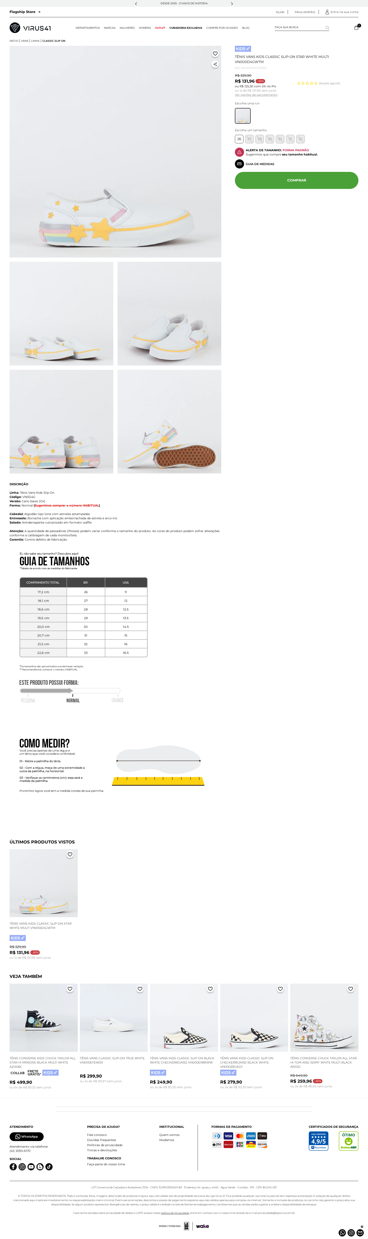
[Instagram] (351, 1232)
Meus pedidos (305, 12)
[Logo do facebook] (13, 1167)
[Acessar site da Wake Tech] (202, 1226)
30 (280, 139)
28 (260, 139)
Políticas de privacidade (104, 1145)
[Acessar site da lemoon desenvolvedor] (176, 1226)
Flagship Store (22, 12)
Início (14, 40)
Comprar (296, 180)
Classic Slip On (53, 40)
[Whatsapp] (342, 1232)
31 (290, 139)
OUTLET (160, 27)
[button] (136, 4)
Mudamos (166, 1140)
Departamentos (88, 27)
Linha (35, 40)
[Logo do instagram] (22, 1167)
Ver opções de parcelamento (256, 95)
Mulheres (127, 27)
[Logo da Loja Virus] (30, 27)
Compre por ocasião (222, 27)
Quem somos (169, 1135)
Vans (24, 40)
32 (300, 139)
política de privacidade (175, 1213)
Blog (246, 27)
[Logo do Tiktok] (49, 1167)
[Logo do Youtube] (31, 1167)
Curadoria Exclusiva (186, 27)
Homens (145, 27)
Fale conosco (97, 1135)
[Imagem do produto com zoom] (115, 152)
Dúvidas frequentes (101, 1140)
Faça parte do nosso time (106, 1164)
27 (249, 139)
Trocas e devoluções (102, 1150)
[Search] (327, 28)
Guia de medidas (260, 164)
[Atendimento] (360, 1232)
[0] (356, 28)
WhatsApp (29, 1136)
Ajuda (280, 12)
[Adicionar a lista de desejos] (215, 54)
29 (270, 139)
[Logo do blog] (40, 1167)
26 (239, 139)
